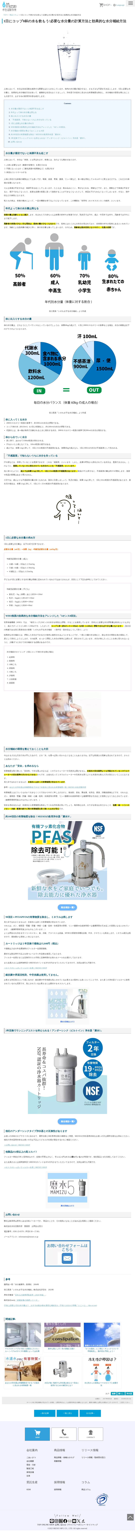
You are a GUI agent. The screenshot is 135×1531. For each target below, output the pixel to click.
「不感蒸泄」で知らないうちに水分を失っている (31, 120)
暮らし (121, 1394)
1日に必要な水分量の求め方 (22, 123)
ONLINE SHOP (48, 1525)
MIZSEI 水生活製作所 (10, 6)
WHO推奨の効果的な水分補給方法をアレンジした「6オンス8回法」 (39, 127)
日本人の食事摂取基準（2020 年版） (30, 1295)
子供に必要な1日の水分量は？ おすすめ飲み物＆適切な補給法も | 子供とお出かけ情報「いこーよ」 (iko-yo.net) (50, 1305)
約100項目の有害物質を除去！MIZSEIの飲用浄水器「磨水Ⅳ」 (36, 134)
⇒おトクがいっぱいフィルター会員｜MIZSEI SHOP (25, 968)
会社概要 (30, 1461)
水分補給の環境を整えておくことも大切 (27, 131)
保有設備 (30, 1472)
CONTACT (91, 1437)
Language (120, 5)
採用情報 (57, 1490)
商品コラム (13, 15)
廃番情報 (57, 1461)
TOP (39, 1525)
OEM (28, 1490)
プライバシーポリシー (76, 1525)
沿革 (28, 1476)
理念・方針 (31, 1465)
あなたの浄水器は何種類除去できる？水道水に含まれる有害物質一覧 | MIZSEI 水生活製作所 (47, 787)
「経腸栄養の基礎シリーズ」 (27, 1300)
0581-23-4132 (64, 1437)
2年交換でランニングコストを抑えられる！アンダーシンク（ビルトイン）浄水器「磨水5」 (48, 138)
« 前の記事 (45, 1413)
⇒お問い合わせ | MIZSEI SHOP (17, 1145)
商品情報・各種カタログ (64, 1457)
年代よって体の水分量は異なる (24, 112)
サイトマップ (92, 1525)
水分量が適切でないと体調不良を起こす (27, 109)
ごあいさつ (31, 1457)
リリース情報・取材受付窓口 (93, 1457)
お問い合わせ (16, 142)
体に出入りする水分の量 (21, 116)
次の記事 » (90, 1413)
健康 (114, 1394)
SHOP (37, 1437)
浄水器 (129, 1394)
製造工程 (30, 1469)
